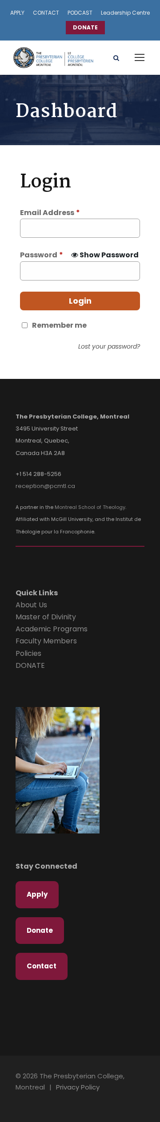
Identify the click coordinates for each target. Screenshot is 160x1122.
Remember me (59, 325)
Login (80, 300)
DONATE (85, 27)
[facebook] (27, 1100)
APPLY (17, 12)
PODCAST (80, 12)
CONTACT (46, 12)
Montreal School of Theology (90, 507)
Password (41, 255)
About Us (31, 605)
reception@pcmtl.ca (45, 486)
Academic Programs (52, 629)
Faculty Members (46, 641)
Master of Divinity (46, 617)
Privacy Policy (78, 1087)
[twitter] (43, 1100)
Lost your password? (109, 346)
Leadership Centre (125, 12)
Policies (28, 653)
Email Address (50, 212)
